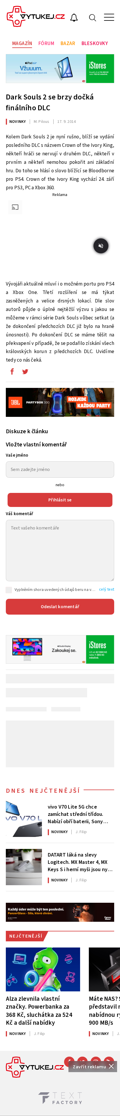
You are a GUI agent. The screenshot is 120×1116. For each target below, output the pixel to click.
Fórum (46, 43)
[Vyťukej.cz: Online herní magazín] (36, 17)
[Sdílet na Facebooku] (12, 373)
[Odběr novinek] (74, 18)
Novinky (17, 122)
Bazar (68, 43)
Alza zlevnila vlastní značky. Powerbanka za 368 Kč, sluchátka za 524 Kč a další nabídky (39, 1010)
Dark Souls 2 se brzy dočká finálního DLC (50, 102)
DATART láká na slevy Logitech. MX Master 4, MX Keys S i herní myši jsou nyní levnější (80, 861)
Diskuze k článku (27, 431)
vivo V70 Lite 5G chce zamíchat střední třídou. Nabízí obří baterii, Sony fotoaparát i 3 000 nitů (75, 813)
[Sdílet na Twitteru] (25, 373)
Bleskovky (95, 43)
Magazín (22, 43)
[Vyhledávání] (92, 17)
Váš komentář (19, 514)
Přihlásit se (59, 500)
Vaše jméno (17, 455)
